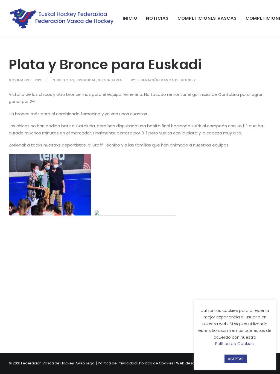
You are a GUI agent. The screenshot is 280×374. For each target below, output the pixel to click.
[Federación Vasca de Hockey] (62, 18)
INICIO (130, 18)
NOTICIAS (157, 18)
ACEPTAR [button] (236, 358)
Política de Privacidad (117, 363)
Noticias (65, 80)
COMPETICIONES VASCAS (207, 18)
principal (86, 80)
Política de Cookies (156, 363)
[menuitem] (130, 18)
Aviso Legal (85, 363)
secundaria (110, 80)
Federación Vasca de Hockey (166, 80)
